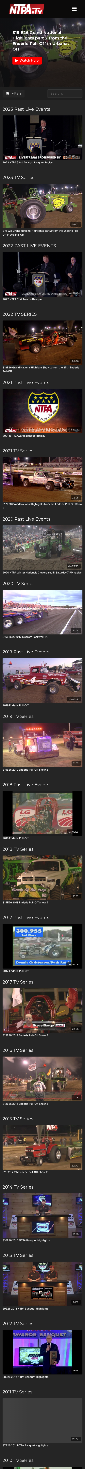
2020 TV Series (19, 583)
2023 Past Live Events (26, 109)
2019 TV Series (18, 716)
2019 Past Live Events (26, 652)
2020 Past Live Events (26, 519)
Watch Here (29, 60)
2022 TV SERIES (20, 314)
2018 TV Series (18, 849)
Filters (16, 93)
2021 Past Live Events (26, 382)
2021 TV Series (18, 450)
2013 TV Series (18, 1255)
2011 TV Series (17, 1392)
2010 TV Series (18, 1460)
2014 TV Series (18, 1187)
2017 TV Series (18, 982)
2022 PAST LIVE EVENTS (29, 245)
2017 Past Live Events (26, 917)
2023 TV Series (18, 177)
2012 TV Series (18, 1323)
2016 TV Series (18, 1050)
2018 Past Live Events (26, 784)
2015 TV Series (18, 1118)
